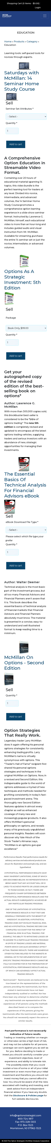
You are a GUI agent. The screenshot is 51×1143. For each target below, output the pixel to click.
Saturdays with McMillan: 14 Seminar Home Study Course (21, 81)
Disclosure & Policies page (28, 1095)
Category (32, 41)
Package (11, 317)
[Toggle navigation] (45, 16)
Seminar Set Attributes (19, 108)
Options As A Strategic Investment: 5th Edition (22, 279)
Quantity (11, 123)
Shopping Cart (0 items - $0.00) (23, 3)
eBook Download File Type (22, 522)
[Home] (7, 15)
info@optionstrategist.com (25, 1115)
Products (19, 41)
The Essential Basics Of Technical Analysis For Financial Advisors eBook (25, 485)
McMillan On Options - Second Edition (24, 662)
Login (38, 7)
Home (7, 41)
